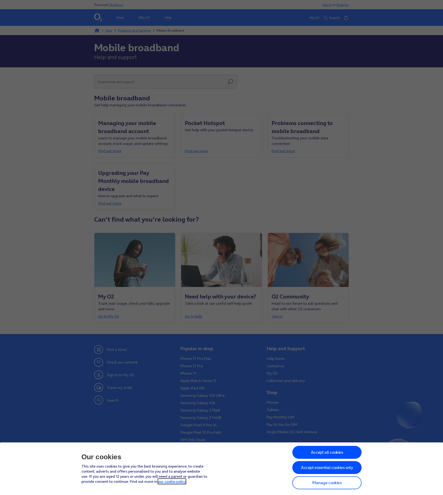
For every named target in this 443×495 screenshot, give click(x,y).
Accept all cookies (327, 452)
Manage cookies (326, 483)
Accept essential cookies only (327, 467)
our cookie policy (172, 481)
